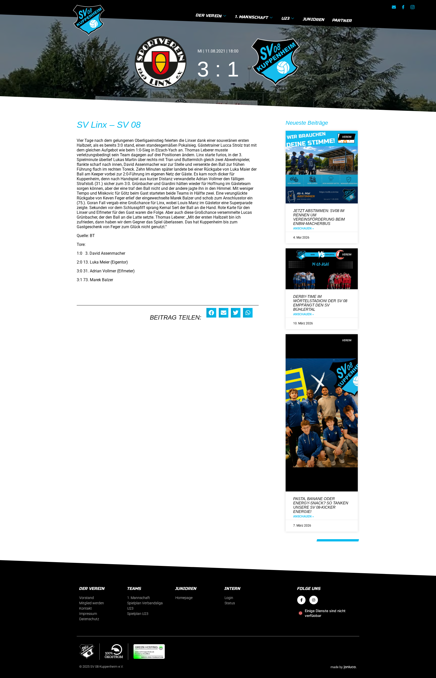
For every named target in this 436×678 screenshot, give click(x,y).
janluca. (350, 667)
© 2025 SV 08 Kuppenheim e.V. (101, 666)
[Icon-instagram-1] (412, 7)
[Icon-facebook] (403, 7)
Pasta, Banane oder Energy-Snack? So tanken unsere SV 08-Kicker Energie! (320, 505)
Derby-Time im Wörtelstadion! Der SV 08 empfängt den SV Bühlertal (320, 302)
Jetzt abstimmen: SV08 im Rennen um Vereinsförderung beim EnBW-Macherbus (319, 217)
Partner (342, 20)
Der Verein (209, 15)
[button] (211, 313)
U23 (286, 18)
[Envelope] (394, 7)
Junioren (314, 19)
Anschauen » (303, 228)
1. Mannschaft (251, 17)
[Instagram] (313, 600)
